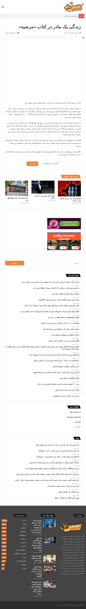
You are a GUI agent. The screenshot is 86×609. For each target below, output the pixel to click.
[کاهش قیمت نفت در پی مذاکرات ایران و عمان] (69, 188)
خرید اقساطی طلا (75, 412)
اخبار (24, 520)
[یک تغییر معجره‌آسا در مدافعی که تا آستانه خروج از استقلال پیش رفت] (49, 540)
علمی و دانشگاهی (20, 553)
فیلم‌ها (24, 564)
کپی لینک (32, 164)
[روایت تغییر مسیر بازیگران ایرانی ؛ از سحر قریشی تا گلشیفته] (49, 568)
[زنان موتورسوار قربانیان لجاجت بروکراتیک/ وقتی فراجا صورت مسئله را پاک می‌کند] (49, 584)
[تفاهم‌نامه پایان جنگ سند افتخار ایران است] (49, 559)
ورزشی (23, 546)
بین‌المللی (22, 535)
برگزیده (23, 528)
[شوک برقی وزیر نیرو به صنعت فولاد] (42, 187)
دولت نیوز (78, 427)
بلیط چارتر (78, 422)
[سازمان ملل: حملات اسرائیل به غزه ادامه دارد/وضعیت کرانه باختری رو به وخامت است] (49, 523)
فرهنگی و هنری (20, 550)
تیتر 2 (24, 524)
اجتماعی (23, 542)
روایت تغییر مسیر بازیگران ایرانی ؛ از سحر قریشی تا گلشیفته (36, 571)
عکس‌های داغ (21, 561)
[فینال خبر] (73, 7)
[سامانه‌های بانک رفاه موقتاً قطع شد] (16, 188)
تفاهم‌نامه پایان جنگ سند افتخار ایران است (64, 16)
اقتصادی (23, 531)
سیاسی (23, 539)
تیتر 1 (24, 557)
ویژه (24, 568)
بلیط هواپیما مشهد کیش (73, 417)
